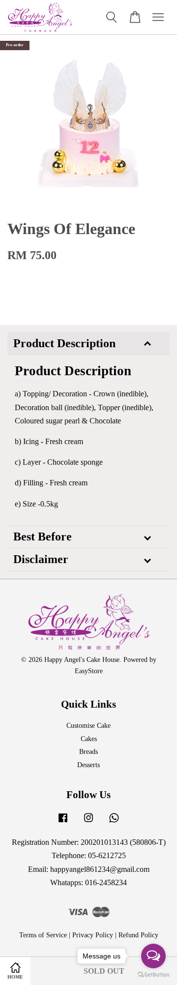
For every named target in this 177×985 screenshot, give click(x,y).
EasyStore (89, 671)
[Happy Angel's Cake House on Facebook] (63, 822)
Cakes (89, 739)
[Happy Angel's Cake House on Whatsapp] (114, 822)
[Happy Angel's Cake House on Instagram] (88, 822)
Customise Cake (88, 725)
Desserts (88, 765)
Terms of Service (43, 935)
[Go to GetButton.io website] (153, 975)
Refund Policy (138, 935)
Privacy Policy (92, 935)
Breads (88, 751)
